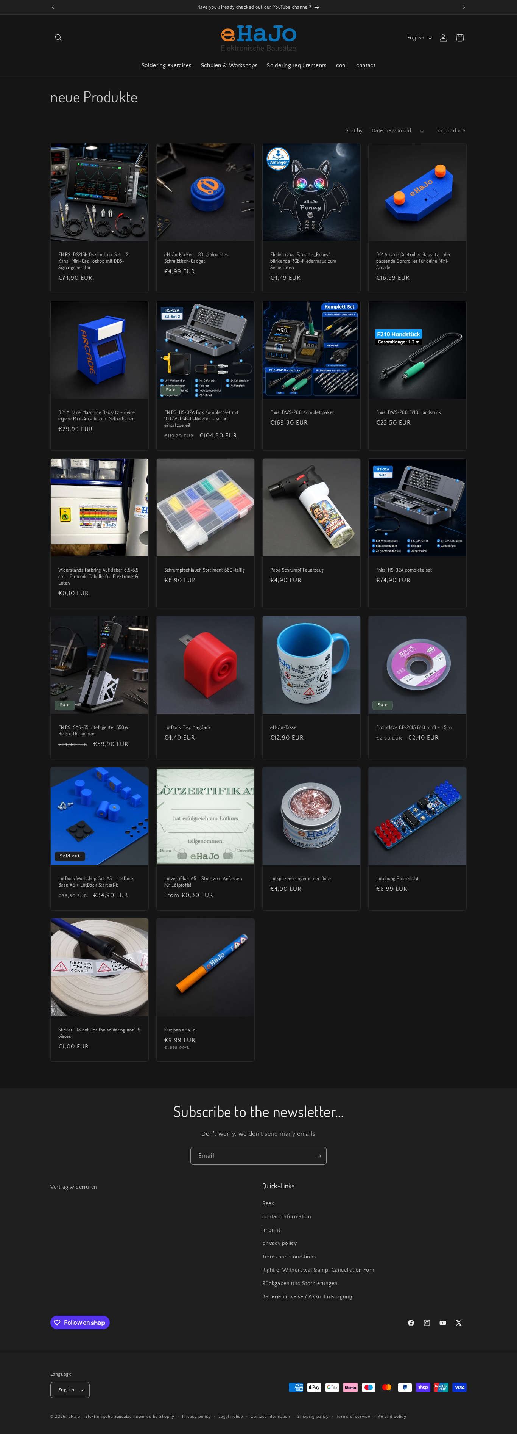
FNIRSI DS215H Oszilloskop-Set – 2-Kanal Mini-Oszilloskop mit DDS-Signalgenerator (94, 260)
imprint (271, 1230)
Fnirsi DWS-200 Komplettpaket (302, 412)
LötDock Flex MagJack (187, 727)
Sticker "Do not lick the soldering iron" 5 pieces (99, 1033)
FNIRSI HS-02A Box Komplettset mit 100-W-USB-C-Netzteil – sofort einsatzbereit (201, 418)
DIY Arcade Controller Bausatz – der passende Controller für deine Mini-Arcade (413, 260)
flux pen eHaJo (179, 1030)
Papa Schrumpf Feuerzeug (297, 570)
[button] (58, 38)
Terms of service (353, 1416)
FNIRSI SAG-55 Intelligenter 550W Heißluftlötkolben (93, 730)
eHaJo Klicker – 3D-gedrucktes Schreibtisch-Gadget (196, 257)
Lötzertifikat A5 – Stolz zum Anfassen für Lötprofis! (203, 881)
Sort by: (355, 131)
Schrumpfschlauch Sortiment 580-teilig (204, 570)
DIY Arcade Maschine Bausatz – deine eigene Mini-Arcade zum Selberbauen (96, 415)
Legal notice (230, 1416)
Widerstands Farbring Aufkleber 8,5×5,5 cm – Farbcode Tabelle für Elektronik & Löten (98, 576)
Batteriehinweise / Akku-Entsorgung (307, 1297)
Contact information (270, 1416)
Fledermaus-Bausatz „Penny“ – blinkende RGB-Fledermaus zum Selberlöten (303, 260)
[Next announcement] (464, 7)
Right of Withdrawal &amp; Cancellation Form (319, 1270)
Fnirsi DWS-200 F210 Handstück (408, 412)
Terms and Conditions (289, 1257)
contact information (286, 1217)
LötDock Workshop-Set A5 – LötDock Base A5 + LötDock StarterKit (96, 881)
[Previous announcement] (53, 7)
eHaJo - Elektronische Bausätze (100, 1416)
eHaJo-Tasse (283, 727)
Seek (268, 1203)
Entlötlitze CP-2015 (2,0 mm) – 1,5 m (414, 727)
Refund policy (392, 1416)
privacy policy (279, 1243)
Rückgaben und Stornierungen (300, 1283)
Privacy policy (196, 1416)
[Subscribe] (318, 1156)
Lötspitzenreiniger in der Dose (300, 878)
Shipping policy (313, 1416)
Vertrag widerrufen (73, 1187)
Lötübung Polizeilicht (397, 878)
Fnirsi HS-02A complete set (404, 570)
